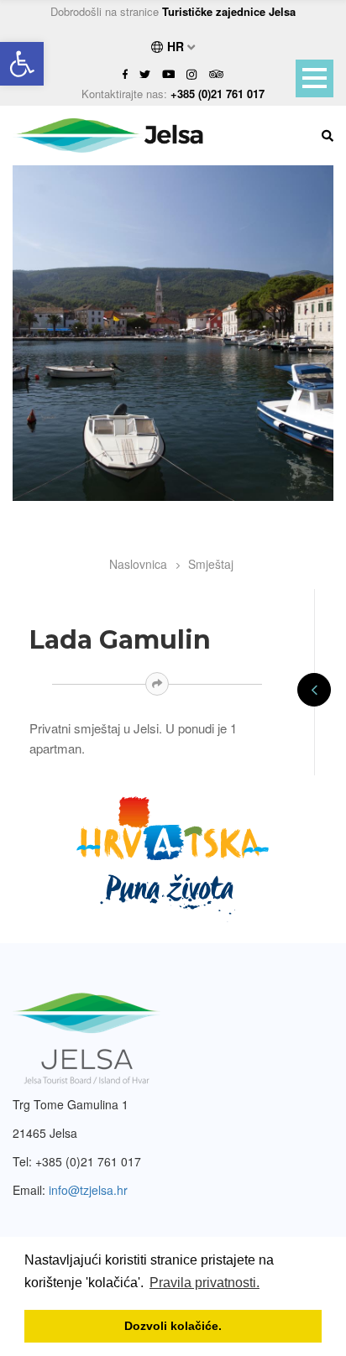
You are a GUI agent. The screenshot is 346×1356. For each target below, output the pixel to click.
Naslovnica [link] (138, 563)
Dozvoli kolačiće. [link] (173, 1326)
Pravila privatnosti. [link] (204, 1282)
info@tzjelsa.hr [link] (88, 1189)
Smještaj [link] (210, 563)
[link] (22, 64)
